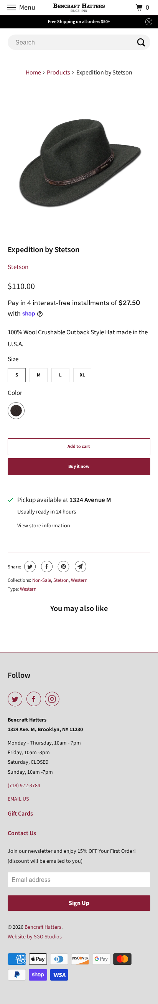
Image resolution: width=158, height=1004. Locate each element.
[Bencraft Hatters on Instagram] (54, 699)
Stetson (18, 267)
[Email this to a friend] (79, 566)
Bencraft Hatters (43, 927)
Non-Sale (41, 580)
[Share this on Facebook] (46, 566)
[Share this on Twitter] (29, 566)
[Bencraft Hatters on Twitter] (16, 699)
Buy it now (78, 466)
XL (82, 375)
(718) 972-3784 (24, 785)
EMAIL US (18, 799)
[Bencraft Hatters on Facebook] (35, 699)
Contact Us (22, 833)
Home (33, 72)
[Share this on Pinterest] (62, 566)
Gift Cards (20, 813)
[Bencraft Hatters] (79, 7)
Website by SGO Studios (35, 937)
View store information (43, 526)
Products (58, 72)
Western (79, 580)
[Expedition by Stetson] (79, 161)
